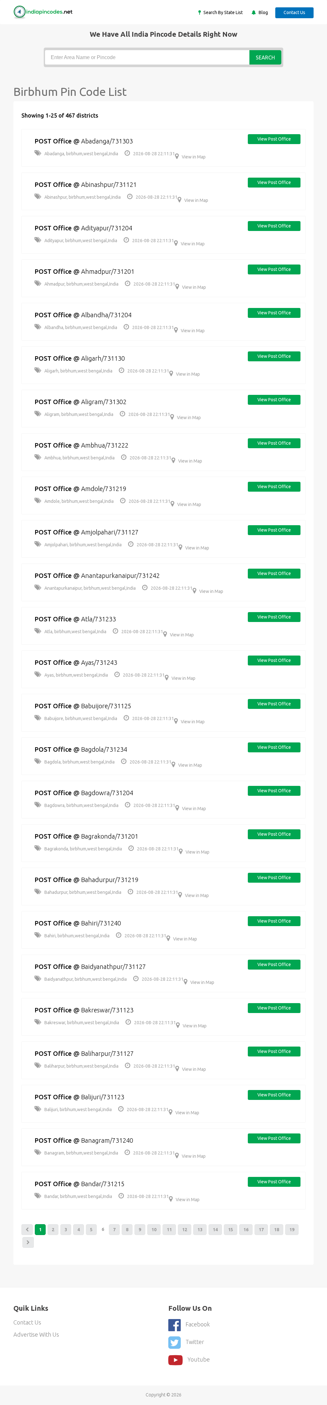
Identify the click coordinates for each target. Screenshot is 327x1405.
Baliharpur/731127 (107, 1053)
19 (291, 1229)
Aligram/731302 (103, 401)
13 (199, 1229)
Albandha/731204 (106, 315)
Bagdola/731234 (104, 749)
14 (215, 1229)
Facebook (198, 1324)
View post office (274, 139)
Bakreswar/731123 (107, 1010)
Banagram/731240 (107, 1140)
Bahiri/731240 (101, 923)
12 (184, 1229)
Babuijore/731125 (106, 706)
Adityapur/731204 (106, 228)
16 (245, 1229)
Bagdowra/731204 (107, 792)
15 (230, 1229)
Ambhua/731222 (104, 445)
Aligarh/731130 (103, 358)
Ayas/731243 (99, 662)
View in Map (194, 156)
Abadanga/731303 (107, 141)
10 (153, 1229)
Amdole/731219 (103, 488)
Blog (263, 12)
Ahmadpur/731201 (107, 271)
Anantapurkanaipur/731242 (120, 575)
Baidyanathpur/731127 (113, 966)
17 (261, 1229)
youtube (198, 1359)
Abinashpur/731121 (109, 184)
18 (276, 1229)
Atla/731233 (98, 619)
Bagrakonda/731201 (109, 836)
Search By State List (222, 12)
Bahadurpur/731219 (109, 879)
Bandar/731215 (103, 1183)
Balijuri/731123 (102, 1097)
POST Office (53, 141)
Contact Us (294, 12)
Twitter (195, 1342)
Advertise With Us (36, 1334)
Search (265, 57)
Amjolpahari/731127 (110, 532)
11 (169, 1229)
